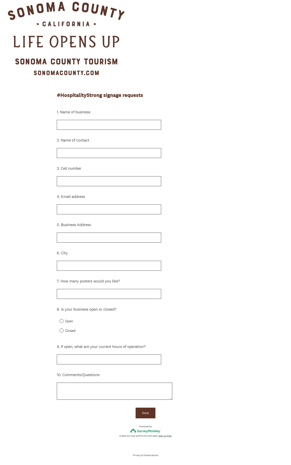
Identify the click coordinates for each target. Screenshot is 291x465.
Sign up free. (165, 435)
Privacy (137, 455)
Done (145, 413)
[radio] (59, 321)
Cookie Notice (151, 455)
